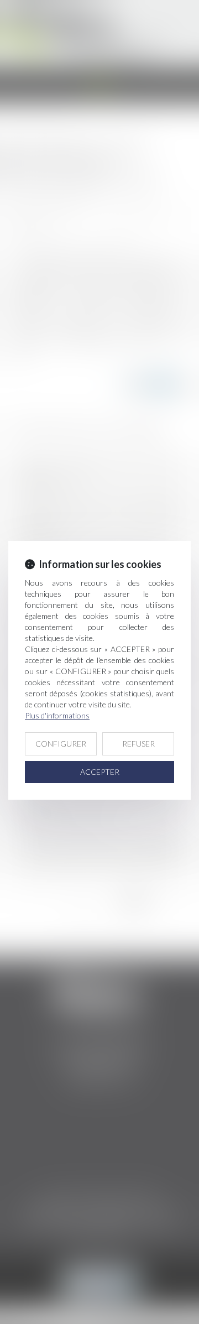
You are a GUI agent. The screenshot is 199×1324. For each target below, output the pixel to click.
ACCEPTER (99, 771)
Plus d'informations (57, 715)
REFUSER (138, 743)
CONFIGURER (60, 743)
